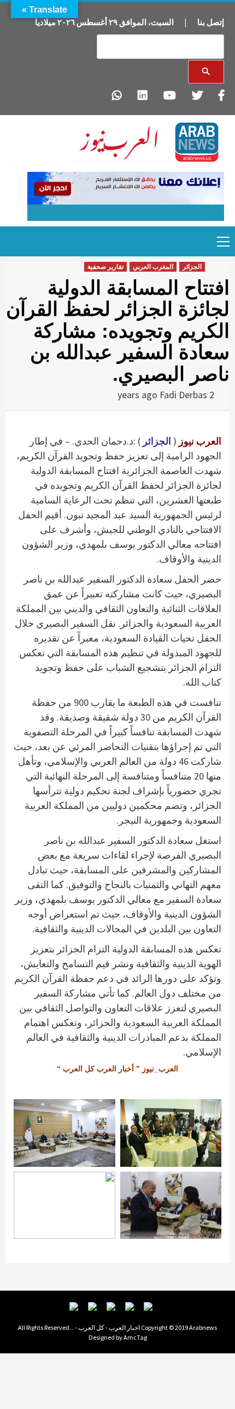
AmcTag (135, 1337)
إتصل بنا (210, 22)
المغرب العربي (153, 267)
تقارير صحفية (105, 267)
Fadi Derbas (183, 394)
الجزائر (192, 267)
